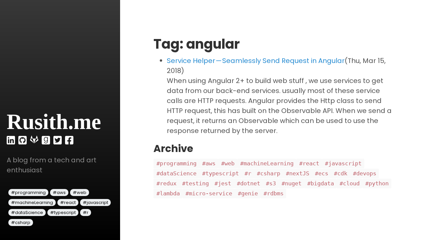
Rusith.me (54, 122)
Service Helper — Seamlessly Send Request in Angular (256, 60)
